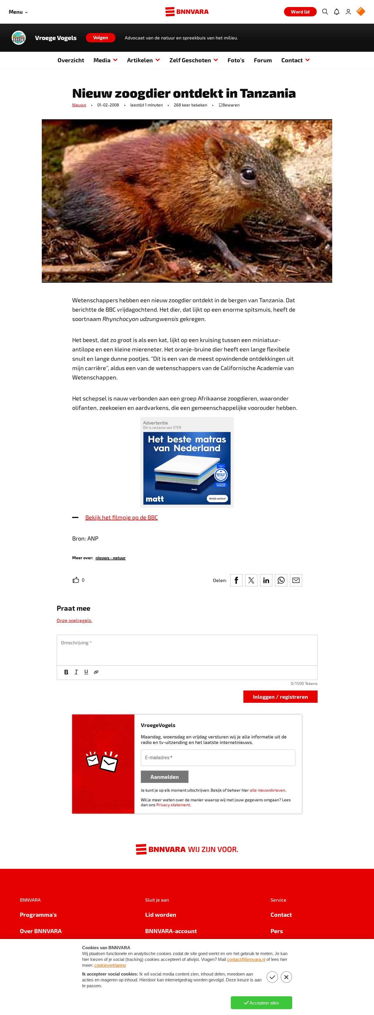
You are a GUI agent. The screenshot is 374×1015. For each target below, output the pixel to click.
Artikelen (140, 59)
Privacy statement (173, 804)
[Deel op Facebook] (236, 580)
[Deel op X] (251, 580)
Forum (263, 59)
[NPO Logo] (360, 12)
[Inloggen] (348, 11)
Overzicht (71, 59)
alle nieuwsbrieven (267, 790)
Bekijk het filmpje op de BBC (121, 517)
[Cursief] (76, 672)
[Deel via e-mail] (296, 580)
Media (102, 59)
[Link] (96, 672)
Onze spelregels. (74, 620)
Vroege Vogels (56, 37)
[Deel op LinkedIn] (266, 580)
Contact (292, 59)
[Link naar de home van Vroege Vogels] (19, 38)
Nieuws (79, 104)
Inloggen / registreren (280, 696)
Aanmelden (164, 777)
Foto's (236, 59)
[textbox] (187, 650)
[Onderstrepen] (86, 672)
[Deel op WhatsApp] (281, 580)
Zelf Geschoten (190, 59)
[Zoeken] (324, 11)
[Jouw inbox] (336, 12)
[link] (111, 557)
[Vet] (66, 672)
